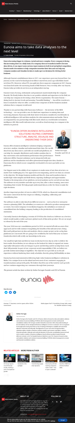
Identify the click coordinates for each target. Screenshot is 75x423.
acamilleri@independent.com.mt (36, 414)
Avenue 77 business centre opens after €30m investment (18, 304)
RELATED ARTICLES (11, 350)
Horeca (54, 11)
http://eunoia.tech (20, 316)
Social (60, 11)
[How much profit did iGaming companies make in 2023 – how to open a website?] (51, 358)
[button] (71, 4)
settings (53, 421)
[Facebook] (52, 401)
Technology (36, 11)
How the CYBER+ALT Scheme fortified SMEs (65, 365)
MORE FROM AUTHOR (30, 350)
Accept (63, 420)
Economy (11, 11)
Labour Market (46, 11)
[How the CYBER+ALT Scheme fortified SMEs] (65, 358)
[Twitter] (61, 401)
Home (5, 19)
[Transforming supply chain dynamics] (37, 358)
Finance (19, 11)
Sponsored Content (23, 19)
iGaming (6, 361)
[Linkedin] (56, 401)
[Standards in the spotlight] (23, 358)
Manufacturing (27, 11)
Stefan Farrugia (9, 55)
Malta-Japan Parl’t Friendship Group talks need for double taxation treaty (56, 304)
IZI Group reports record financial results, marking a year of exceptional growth (9, 367)
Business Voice (68, 11)
